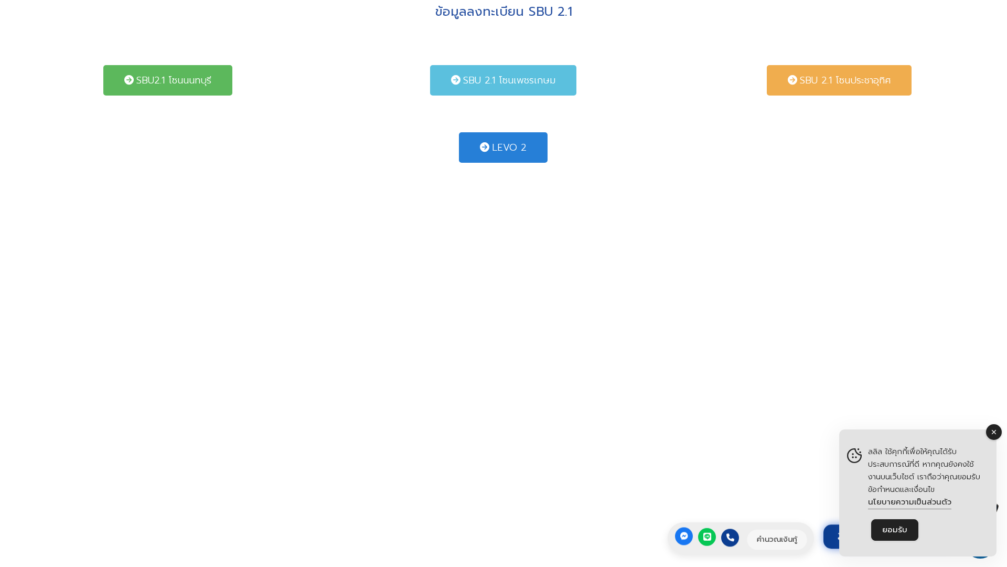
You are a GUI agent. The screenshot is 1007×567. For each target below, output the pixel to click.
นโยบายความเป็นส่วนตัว (909, 502)
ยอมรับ (894, 530)
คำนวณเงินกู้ (777, 539)
